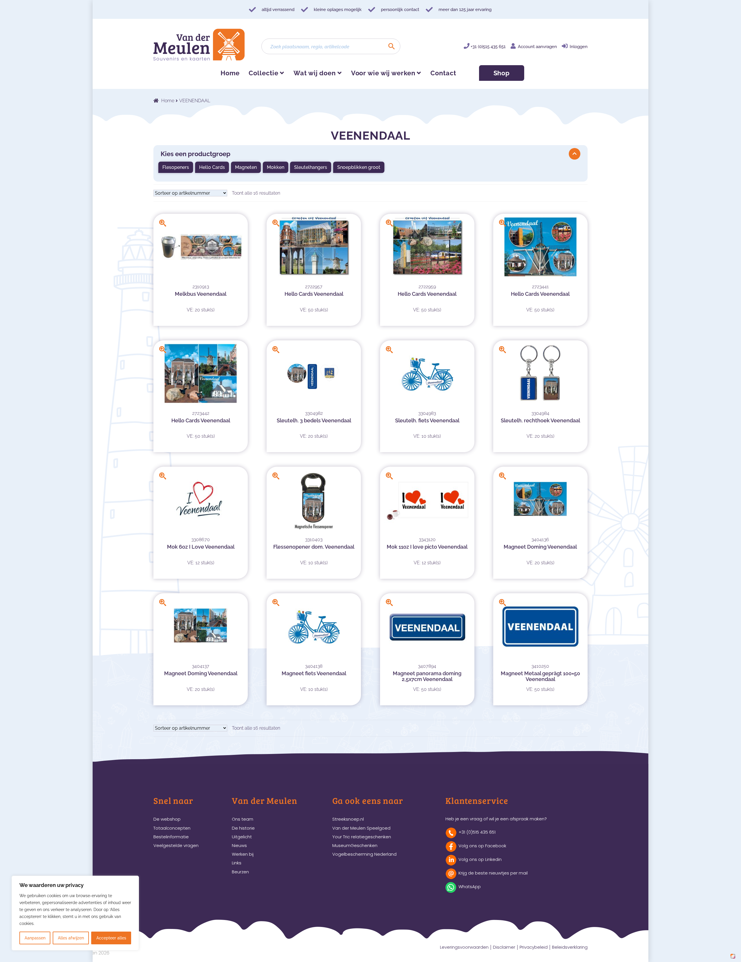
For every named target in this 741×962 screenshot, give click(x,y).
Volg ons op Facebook (482, 846)
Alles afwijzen (71, 938)
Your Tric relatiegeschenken (361, 837)
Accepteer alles (111, 938)
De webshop (167, 819)
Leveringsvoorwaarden (464, 947)
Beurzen (240, 872)
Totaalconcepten (171, 828)
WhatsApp (469, 886)
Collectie (263, 73)
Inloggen (579, 46)
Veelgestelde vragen (176, 845)
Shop (502, 73)
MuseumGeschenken (354, 845)
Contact (443, 73)
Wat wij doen (315, 73)
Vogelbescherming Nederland (364, 854)
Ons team (242, 819)
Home (230, 73)
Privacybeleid (534, 947)
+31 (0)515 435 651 (488, 46)
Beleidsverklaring (570, 947)
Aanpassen (35, 938)
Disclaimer (504, 947)
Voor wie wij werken (383, 73)
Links (236, 863)
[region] (75, 913)
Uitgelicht (242, 837)
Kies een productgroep (195, 154)
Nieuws (239, 845)
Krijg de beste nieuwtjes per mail (493, 873)
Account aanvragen (537, 46)
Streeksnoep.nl (348, 819)
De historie (243, 828)
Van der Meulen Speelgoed (361, 828)
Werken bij (243, 854)
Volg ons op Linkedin (480, 859)
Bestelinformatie (171, 837)
